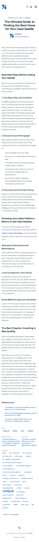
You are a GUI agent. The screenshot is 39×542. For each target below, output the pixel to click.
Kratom (27, 488)
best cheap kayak (14, 453)
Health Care (17, 485)
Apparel (4, 453)
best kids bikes (26, 453)
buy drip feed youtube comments (12, 462)
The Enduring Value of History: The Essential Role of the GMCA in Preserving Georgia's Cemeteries (11, 442)
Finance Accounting (27, 478)
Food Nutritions (14, 481)
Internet (19, 488)
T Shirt (15, 504)
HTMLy (30, 533)
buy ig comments (8, 465)
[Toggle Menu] (35, 6)
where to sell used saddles (12, 233)
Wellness (5, 508)
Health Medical (7, 485)
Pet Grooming (21, 492)
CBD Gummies (28, 472)
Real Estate (19, 495)
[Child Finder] (5, 7)
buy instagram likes (9, 469)
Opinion (28, 18)
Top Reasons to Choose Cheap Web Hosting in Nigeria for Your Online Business (20, 408)
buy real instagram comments (12, 472)
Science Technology (21, 498)
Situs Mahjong (15, 501)
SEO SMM (5, 501)
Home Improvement (8, 488)
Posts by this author (22, 37)
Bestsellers (19, 456)
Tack (22, 431)
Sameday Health (7, 498)
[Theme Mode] (31, 6)
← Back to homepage (10, 514)
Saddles (6, 431)
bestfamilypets (7, 456)
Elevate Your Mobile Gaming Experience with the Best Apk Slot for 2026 (21, 414)
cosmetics (21, 475)
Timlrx (23, 537)
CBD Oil (5, 475)
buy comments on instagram (11, 459)
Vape (33, 504)
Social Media (6, 504)
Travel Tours (25, 504)
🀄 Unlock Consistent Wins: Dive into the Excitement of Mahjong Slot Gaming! (18, 420)
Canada (30, 431)
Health (24, 481)
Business (28, 456)
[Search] (27, 7)
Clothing (12, 475)
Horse (15, 431)
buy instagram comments (23, 465)
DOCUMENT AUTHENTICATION (10, 478)
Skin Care (25, 501)
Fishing (5, 481)
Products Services (8, 495)
